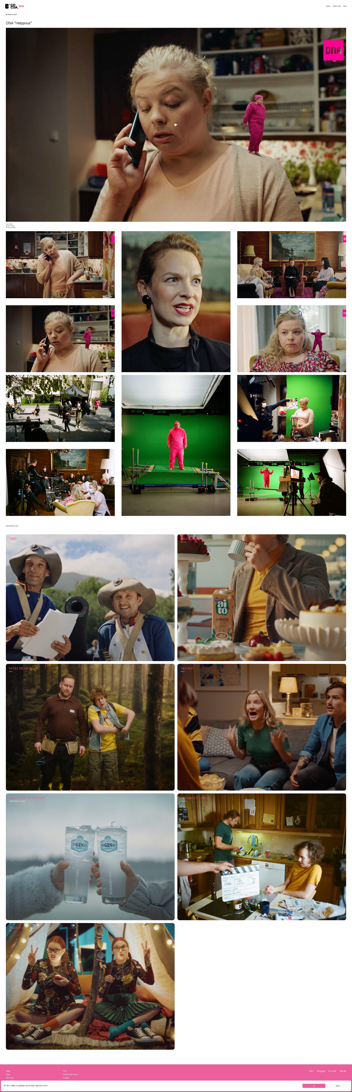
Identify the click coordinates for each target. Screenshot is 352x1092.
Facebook (332, 1071)
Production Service (71, 1074)
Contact (66, 1078)
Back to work (12, 14)
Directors (337, 6)
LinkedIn (342, 1071)
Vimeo (311, 1071)
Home (8, 1071)
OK (314, 1086)
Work (328, 6)
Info (345, 6)
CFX (65, 1071)
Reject (338, 1086)
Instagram (321, 1071)
